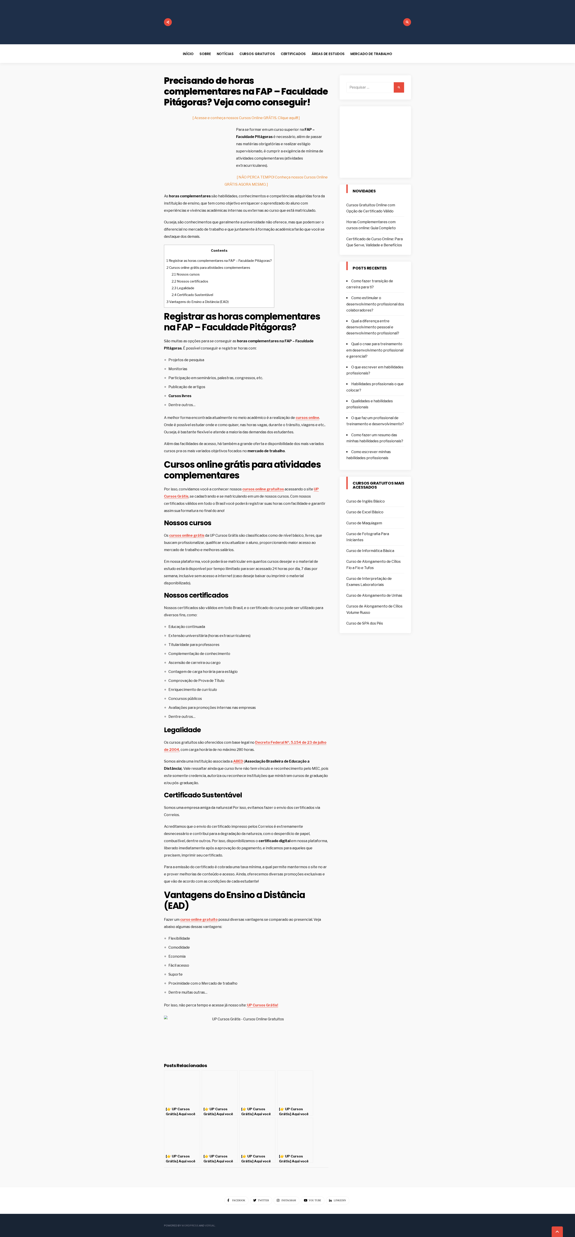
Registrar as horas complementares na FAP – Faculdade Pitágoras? (219, 260)
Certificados (293, 53)
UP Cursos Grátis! (262, 1005)
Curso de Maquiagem (364, 523)
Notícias (225, 53)
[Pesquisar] (399, 87)
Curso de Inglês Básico (365, 501)
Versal (210, 1225)
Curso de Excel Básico (364, 512)
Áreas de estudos (328, 53)
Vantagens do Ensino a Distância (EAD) (197, 302)
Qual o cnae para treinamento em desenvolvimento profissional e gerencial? (374, 350)
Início (188, 53)
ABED (238, 761)
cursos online (307, 418)
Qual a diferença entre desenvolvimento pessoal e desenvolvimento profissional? (372, 327)
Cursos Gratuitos (257, 53)
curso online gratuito (199, 919)
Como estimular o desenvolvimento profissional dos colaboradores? (375, 304)
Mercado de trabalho (371, 53)
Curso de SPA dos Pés (364, 623)
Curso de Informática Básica (370, 551)
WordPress (190, 1225)
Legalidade (183, 288)
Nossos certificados (190, 281)
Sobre (205, 53)
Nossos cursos (186, 274)
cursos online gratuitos (263, 489)
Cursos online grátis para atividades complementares (208, 267)
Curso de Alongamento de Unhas (374, 595)
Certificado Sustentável (192, 295)
